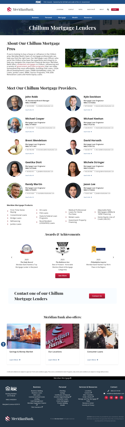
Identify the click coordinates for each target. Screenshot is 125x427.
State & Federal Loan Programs (48, 217)
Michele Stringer (94, 162)
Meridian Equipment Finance (36, 403)
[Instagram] (121, 398)
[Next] (113, 257)
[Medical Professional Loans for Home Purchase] (67, 212)
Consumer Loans (95, 351)
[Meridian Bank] (20, 9)
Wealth (62, 405)
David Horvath (92, 140)
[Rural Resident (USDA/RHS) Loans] (38, 222)
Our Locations (55, 351)
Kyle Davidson (92, 96)
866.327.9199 (115, 391)
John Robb (31, 96)
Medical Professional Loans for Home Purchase (77, 212)
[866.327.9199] (109, 391)
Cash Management (37, 401)
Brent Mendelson (36, 140)
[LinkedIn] (111, 398)
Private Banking (62, 403)
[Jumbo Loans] (8, 224)
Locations (88, 391)
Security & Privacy (88, 405)
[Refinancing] (8, 221)
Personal (62, 387)
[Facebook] (116, 398)
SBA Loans (36, 395)
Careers (87, 393)
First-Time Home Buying (17, 211)
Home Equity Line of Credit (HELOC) (106, 218)
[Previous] (12, 257)
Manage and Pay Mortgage (87, 399)
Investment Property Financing (77, 221)
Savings (62, 393)
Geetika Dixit (33, 162)
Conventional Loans (18, 215)
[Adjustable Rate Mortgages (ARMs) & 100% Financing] (96, 212)
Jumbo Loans (15, 224)
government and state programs (31, 66)
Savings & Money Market (21, 351)
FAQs (88, 401)
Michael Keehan (93, 118)
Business (37, 387)
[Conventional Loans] (8, 215)
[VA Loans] (38, 210)
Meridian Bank (59, 419)
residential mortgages (26, 64)
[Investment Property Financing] (67, 221)
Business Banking (37, 391)
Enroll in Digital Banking (61, 397)
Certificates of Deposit (62, 395)
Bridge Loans (15, 218)
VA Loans (43, 210)
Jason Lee (89, 184)
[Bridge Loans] (8, 218)
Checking (62, 391)
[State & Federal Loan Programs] (38, 217)
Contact (113, 387)
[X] (106, 398)
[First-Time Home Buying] (8, 211)
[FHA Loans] (38, 213)
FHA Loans (43, 213)
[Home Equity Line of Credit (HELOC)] (96, 218)
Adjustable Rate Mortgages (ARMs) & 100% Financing (106, 212)
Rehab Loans (74, 217)
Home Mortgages (62, 401)
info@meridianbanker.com (115, 393)
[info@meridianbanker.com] (105, 393)
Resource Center (88, 403)
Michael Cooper (34, 118)
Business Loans (37, 393)
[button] (64, 9)
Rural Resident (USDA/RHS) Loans (47, 222)
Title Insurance (36, 407)
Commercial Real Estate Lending (37, 398)
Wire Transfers (88, 395)
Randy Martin (33, 184)
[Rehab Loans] (67, 217)
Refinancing (15, 221)
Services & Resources (88, 387)
